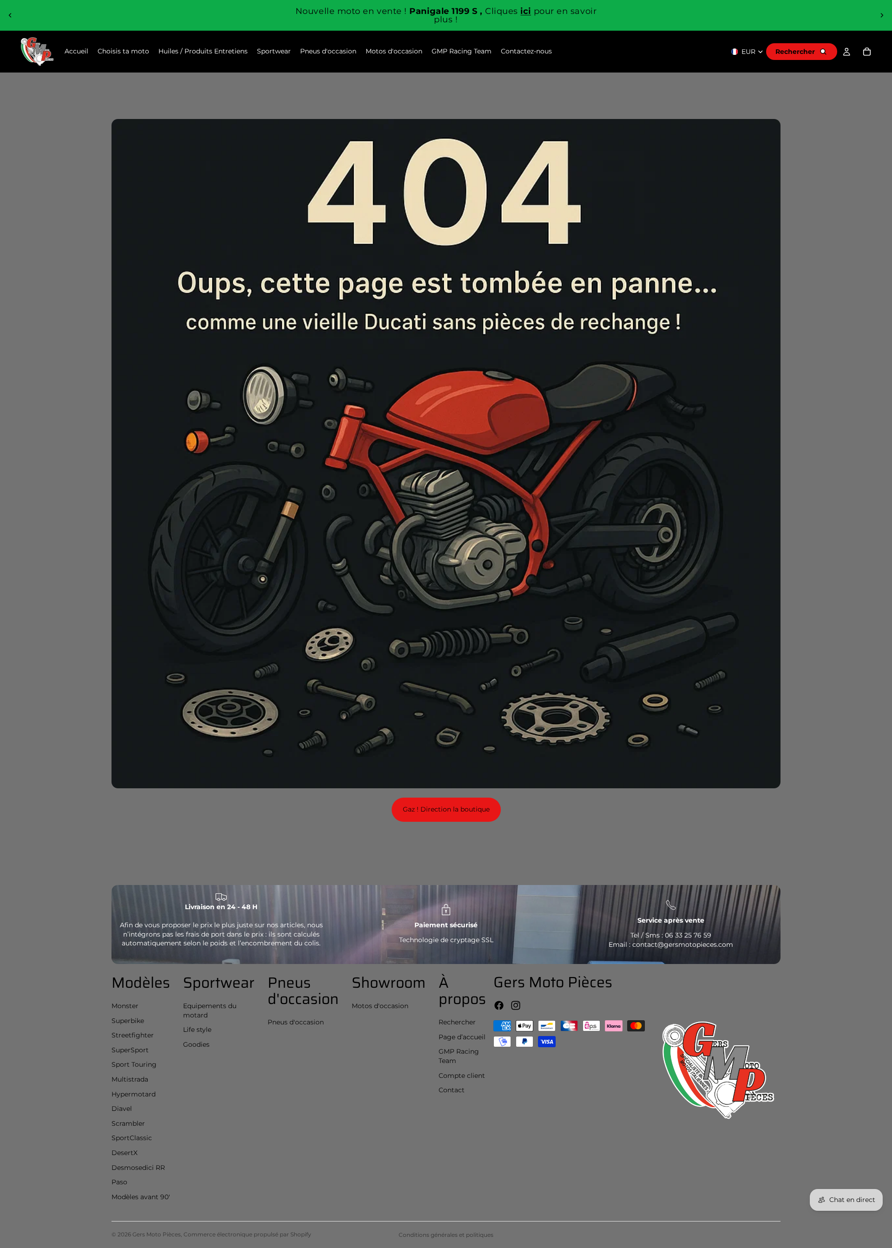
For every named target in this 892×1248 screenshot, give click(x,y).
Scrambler (128, 1123)
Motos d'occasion (380, 1006)
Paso (119, 1182)
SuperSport (130, 1050)
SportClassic (132, 1138)
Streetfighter (133, 1035)
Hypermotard (134, 1094)
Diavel (122, 1108)
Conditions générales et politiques (446, 1234)
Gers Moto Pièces (156, 1234)
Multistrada (130, 1079)
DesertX (125, 1153)
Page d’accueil (462, 1037)
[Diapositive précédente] (10, 15)
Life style (197, 1029)
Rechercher (457, 1022)
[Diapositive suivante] (882, 15)
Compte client (462, 1075)
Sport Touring (134, 1064)
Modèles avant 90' (141, 1197)
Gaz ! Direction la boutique (446, 809)
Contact (452, 1090)
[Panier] (867, 51)
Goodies (196, 1044)
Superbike (128, 1021)
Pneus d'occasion (296, 1022)
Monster (125, 1006)
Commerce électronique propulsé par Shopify (247, 1234)
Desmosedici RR (138, 1167)
